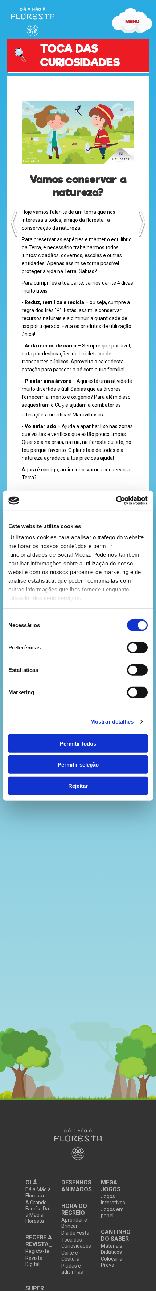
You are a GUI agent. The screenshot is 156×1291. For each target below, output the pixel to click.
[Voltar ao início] (78, 1144)
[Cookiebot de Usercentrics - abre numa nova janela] (116, 500)
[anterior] (14, 222)
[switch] (137, 647)
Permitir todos (78, 743)
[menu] (32, 21)
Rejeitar (78, 785)
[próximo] (142, 222)
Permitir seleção (78, 764)
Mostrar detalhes (112, 721)
